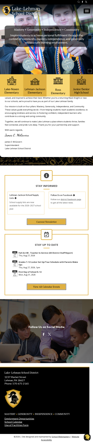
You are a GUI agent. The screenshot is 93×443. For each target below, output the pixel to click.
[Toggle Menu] (87, 11)
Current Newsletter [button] (46, 221)
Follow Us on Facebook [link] (61, 195)
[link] (79, 2)
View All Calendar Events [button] (46, 286)
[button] (3, 37)
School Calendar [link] (13, 421)
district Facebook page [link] (71, 199)
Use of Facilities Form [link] (16, 425)
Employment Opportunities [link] (19, 418)
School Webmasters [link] (61, 436)
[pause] (90, 71)
